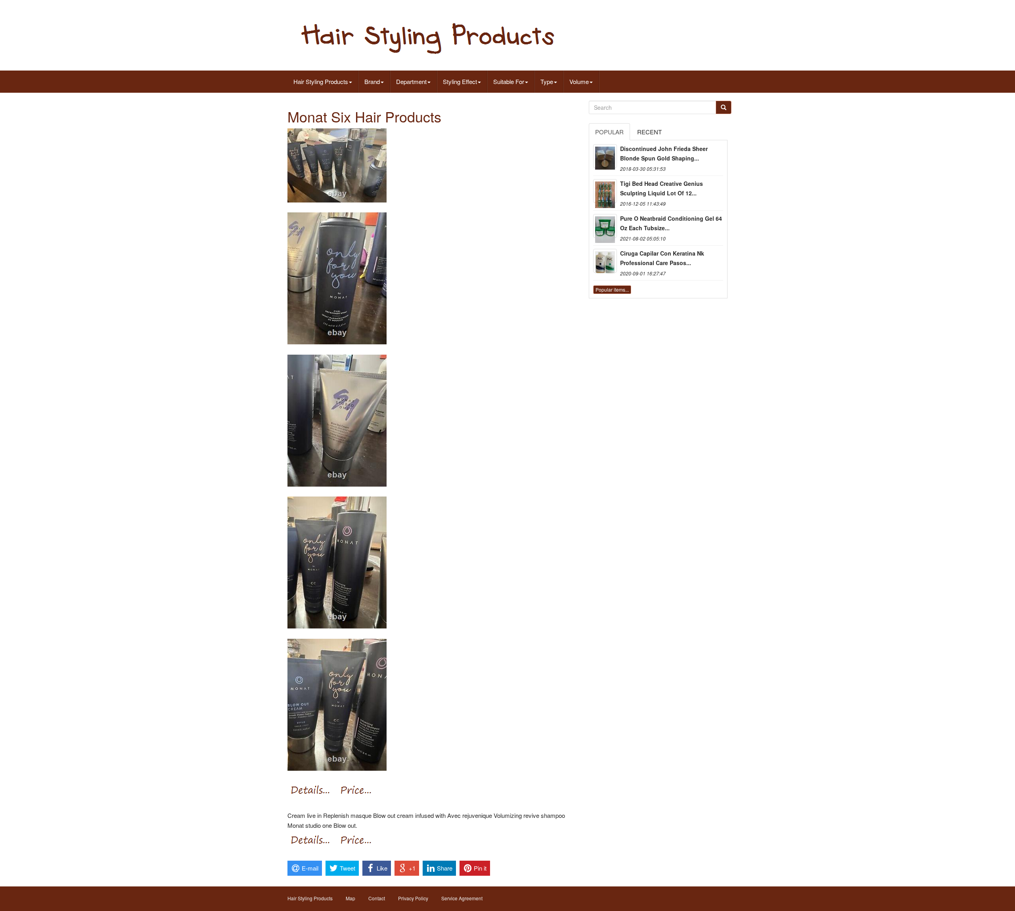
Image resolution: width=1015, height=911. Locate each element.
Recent (649, 132)
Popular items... (612, 289)
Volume (579, 81)
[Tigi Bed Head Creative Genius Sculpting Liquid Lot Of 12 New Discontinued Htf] (605, 191)
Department (411, 81)
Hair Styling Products (320, 81)
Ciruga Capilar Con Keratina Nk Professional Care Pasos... (662, 258)
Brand (372, 81)
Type (546, 81)
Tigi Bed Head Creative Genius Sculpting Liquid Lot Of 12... (661, 188)
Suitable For (508, 81)
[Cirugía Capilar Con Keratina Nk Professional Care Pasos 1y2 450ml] (605, 261)
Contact (376, 898)
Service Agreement (462, 898)
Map (350, 898)
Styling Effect (460, 81)
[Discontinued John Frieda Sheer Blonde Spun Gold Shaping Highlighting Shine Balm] (605, 156)
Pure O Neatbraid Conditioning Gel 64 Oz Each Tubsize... (671, 223)
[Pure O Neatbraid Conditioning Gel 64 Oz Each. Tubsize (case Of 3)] (605, 226)
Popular (609, 132)
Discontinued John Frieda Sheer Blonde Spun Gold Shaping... (664, 153)
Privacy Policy (413, 898)
